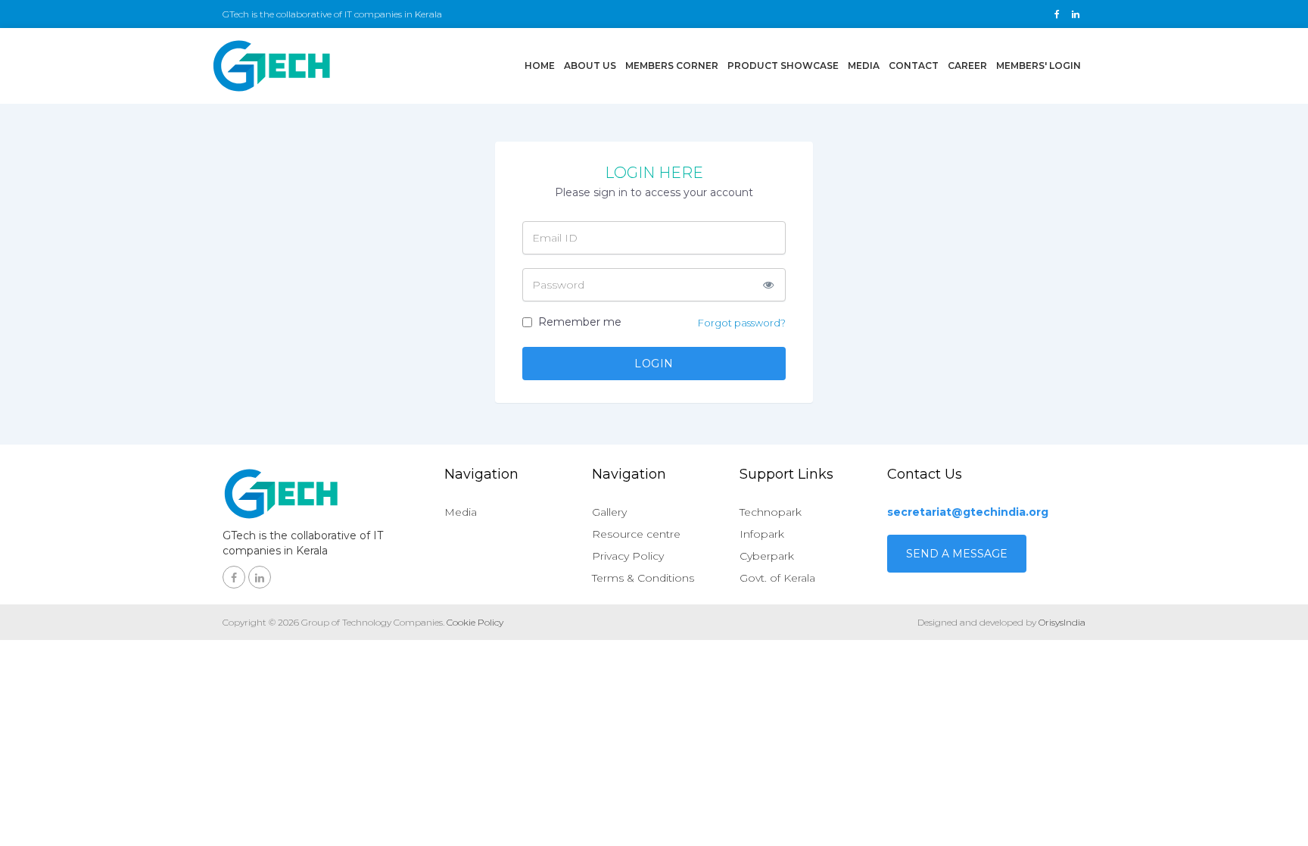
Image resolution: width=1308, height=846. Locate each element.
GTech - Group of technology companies (271, 65)
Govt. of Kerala (777, 578)
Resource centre (636, 534)
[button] (768, 284)
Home (542, 65)
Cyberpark (767, 556)
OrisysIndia (1062, 622)
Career (967, 65)
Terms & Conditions (643, 578)
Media (864, 65)
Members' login (1038, 65)
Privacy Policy (628, 556)
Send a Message (956, 553)
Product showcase (783, 65)
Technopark (771, 512)
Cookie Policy (475, 622)
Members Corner (671, 65)
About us (590, 65)
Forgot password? (742, 323)
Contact (914, 65)
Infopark (762, 534)
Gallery (609, 512)
